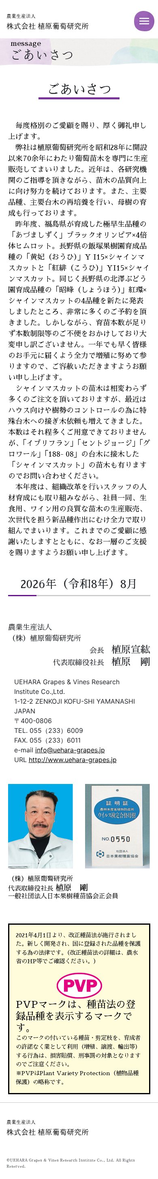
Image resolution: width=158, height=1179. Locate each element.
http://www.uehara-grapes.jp (73, 760)
